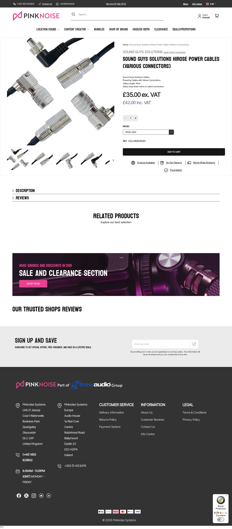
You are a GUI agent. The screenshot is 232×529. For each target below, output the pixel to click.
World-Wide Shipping (204, 162)
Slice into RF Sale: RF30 (116, 4)
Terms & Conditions (195, 412)
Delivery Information (111, 412)
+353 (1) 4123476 (75, 465)
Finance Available (146, 162)
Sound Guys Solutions (154, 52)
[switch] (220, 519)
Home (125, 44)
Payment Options (109, 426)
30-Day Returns (174, 162)
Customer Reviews (152, 419)
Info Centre (197, 4)
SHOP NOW (33, 283)
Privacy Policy (191, 419)
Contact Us (47, 4)
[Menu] (227, 496)
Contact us (148, 426)
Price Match (176, 170)
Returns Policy (108, 419)
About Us (147, 412)
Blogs (185, 4)
